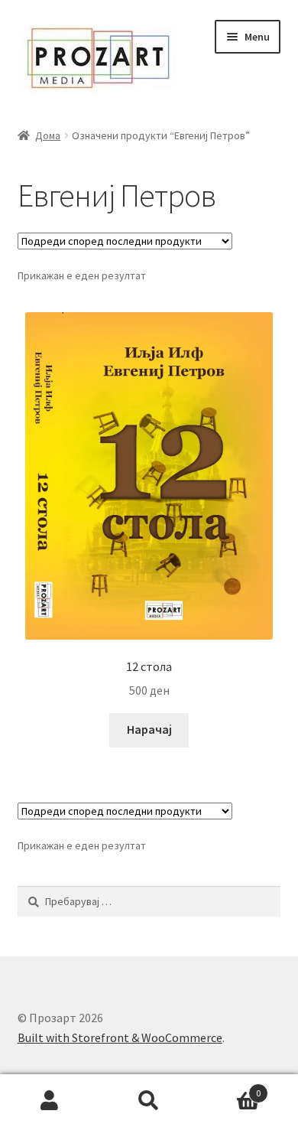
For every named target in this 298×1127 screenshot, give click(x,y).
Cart (230, 1088)
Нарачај (149, 729)
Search (149, 1101)
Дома (47, 135)
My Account (49, 1101)
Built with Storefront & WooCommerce (120, 1037)
